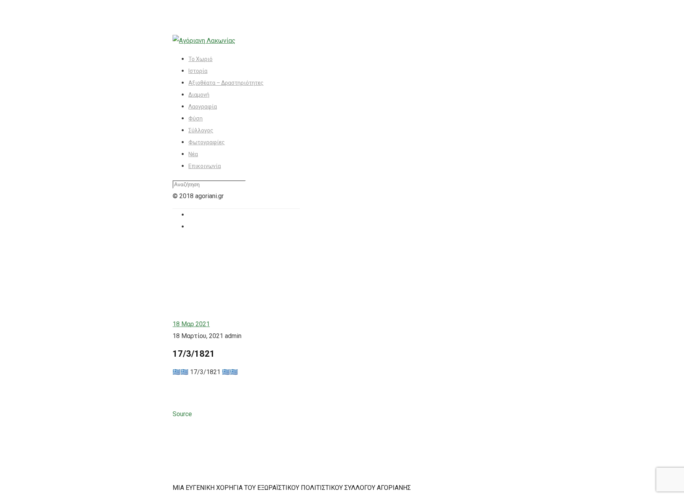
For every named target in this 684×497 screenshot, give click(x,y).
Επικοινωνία (204, 166)
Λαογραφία (202, 106)
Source (182, 414)
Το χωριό (200, 59)
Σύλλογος (200, 130)
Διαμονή (198, 95)
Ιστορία (197, 71)
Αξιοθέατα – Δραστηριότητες (226, 83)
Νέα (193, 154)
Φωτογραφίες (206, 142)
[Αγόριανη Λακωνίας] (204, 40)
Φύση (195, 118)
